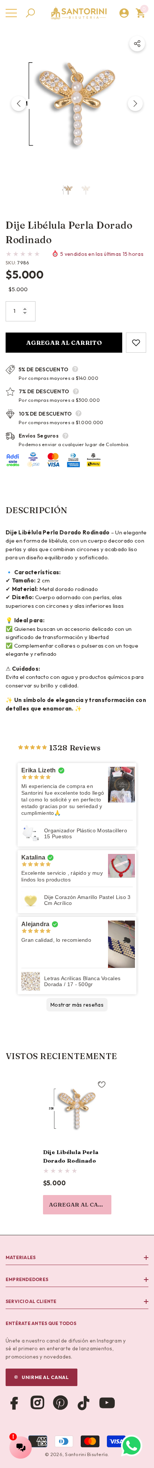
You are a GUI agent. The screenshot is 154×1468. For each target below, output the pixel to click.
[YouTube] (107, 1402)
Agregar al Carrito (64, 342)
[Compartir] (137, 43)
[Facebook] (14, 1402)
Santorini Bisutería (86, 1454)
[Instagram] (37, 1402)
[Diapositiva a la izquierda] (18, 103)
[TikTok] (83, 1402)
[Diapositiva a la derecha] (135, 103)
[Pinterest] (60, 1402)
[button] (30, 13)
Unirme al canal (45, 1377)
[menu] (11, 13)
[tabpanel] (77, 1144)
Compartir (137, 43)
